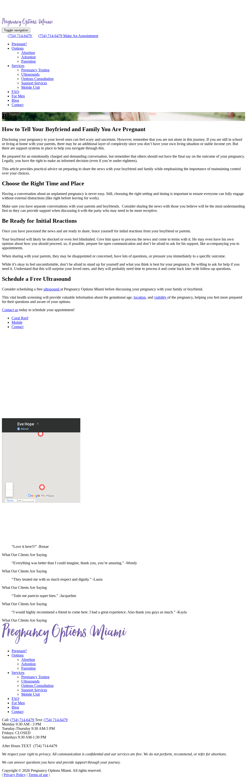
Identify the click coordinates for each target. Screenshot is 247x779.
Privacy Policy (15, 775)
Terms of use (38, 775)
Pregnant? (19, 44)
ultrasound (51, 289)
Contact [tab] (17, 327)
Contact (17, 105)
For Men (18, 96)
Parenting (28, 61)
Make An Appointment (80, 36)
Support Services (34, 83)
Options (18, 48)
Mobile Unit (30, 87)
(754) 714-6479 (20, 36)
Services (18, 66)
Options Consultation (37, 79)
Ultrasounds (30, 74)
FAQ (15, 92)
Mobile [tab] (17, 322)
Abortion (28, 53)
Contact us (10, 310)
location (140, 297)
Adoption (28, 57)
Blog (15, 100)
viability (160, 297)
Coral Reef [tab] (20, 318)
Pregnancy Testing (35, 70)
